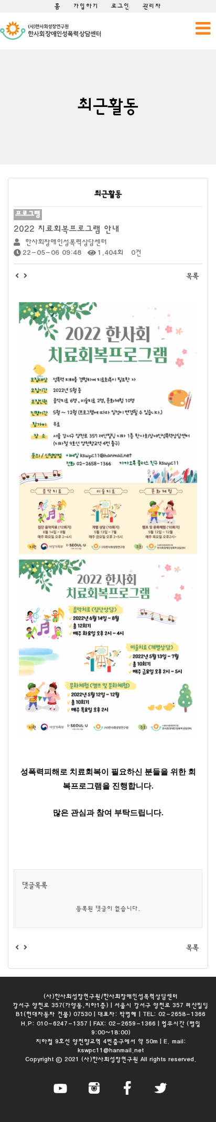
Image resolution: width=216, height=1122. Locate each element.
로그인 (120, 6)
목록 (192, 276)
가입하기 (86, 6)
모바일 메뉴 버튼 (202, 28)
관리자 (152, 6)
